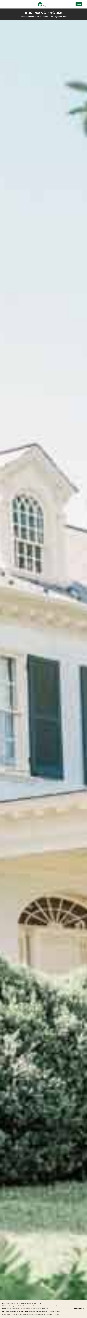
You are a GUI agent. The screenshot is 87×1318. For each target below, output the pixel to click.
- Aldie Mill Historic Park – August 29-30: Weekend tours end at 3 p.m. (21, 1303)
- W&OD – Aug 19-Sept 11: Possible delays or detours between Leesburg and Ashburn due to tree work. (29, 1306)
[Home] (42, 4)
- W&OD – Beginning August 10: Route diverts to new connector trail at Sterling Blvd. (25, 1308)
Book (79, 4)
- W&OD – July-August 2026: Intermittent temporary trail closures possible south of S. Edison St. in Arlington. (31, 1311)
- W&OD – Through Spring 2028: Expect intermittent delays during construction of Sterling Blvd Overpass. (30, 1314)
